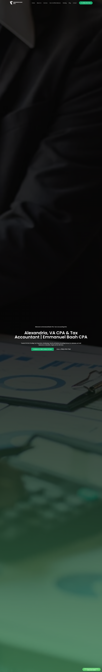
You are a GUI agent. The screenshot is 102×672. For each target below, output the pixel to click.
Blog (70, 3)
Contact (75, 3)
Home (33, 3)
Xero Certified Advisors (55, 3)
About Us (39, 3)
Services (45, 3)
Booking (65, 3)
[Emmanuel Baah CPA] (16, 2)
